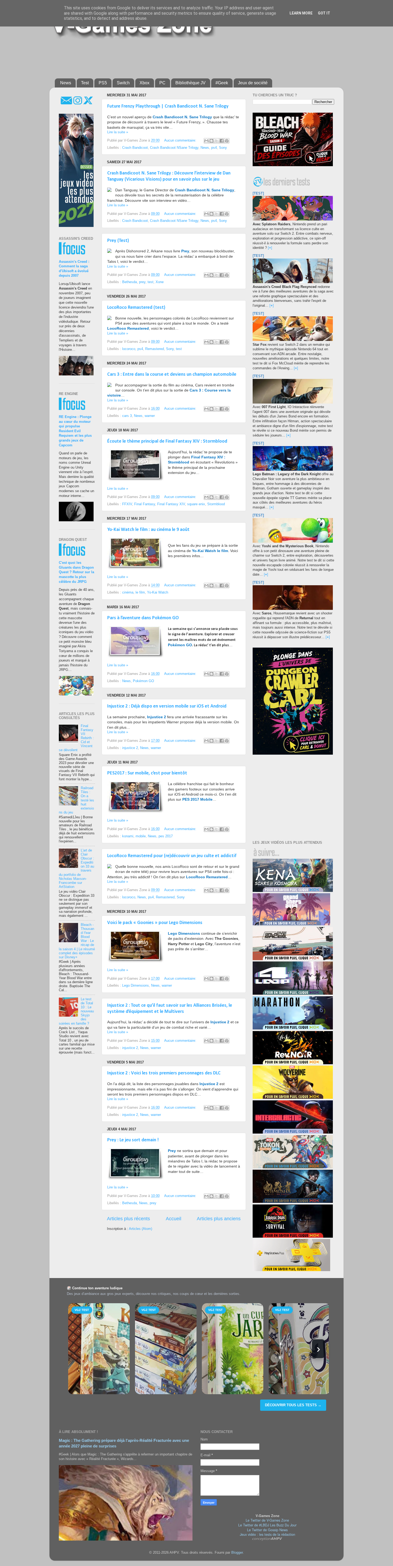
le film (140, 592)
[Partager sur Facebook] (221, 140)
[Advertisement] (184, 57)
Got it (324, 13)
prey (142, 282)
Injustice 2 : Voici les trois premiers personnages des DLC (164, 1073)
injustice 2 (130, 748)
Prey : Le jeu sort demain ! (133, 1140)
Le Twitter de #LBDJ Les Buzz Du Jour (267, 1525)
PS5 (103, 83)
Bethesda (129, 282)
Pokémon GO (143, 681)
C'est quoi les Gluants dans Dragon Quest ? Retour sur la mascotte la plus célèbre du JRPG (76, 572)
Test (85, 83)
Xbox (144, 83)
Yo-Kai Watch (157, 592)
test (150, 282)
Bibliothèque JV (190, 83)
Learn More (301, 13)
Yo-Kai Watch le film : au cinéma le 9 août (148, 529)
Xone (160, 282)
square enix (196, 504)
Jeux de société (253, 83)
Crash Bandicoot (135, 148)
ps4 (214, 148)
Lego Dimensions (135, 985)
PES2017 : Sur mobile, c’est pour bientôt (147, 773)
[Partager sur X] (216, 140)
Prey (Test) (118, 240)
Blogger (237, 1552)
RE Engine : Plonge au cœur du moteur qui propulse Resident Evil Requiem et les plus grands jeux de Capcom (75, 431)
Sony (223, 148)
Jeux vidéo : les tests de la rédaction (267, 1534)
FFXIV (127, 504)
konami (127, 836)
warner (150, 416)
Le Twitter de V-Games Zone (267, 1520)
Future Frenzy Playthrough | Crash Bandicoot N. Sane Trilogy (168, 106)
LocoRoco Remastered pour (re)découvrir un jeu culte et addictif (172, 855)
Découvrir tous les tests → (293, 1405)
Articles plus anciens (219, 1218)
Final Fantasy (144, 504)
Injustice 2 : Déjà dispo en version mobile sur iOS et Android (166, 706)
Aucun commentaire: (180, 140)
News (65, 83)
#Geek (221, 83)
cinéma (127, 592)
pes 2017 (166, 836)
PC (162, 83)
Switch (123, 83)
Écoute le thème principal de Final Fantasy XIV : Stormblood (167, 441)
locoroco (128, 349)
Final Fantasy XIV (171, 504)
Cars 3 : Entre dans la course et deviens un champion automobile (171, 374)
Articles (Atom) (140, 1229)
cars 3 (127, 416)
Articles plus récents (128, 1218)
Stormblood (216, 504)
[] (270, 248)
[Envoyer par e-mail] (206, 140)
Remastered (154, 349)
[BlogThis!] (211, 140)
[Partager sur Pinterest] (226, 140)
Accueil (173, 1218)
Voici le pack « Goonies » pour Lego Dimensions (154, 922)
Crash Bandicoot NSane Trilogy (174, 148)
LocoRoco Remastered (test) (136, 307)
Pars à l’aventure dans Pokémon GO (143, 618)
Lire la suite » (117, 132)
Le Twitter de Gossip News (267, 1529)
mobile (141, 836)
